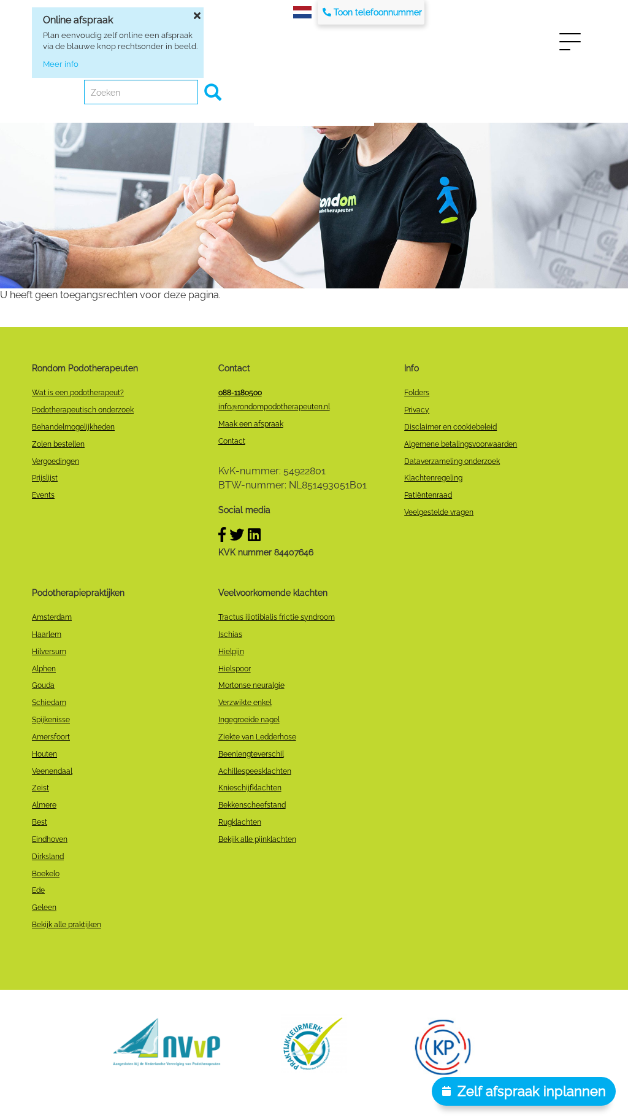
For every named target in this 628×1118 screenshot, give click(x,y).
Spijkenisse (51, 719)
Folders (416, 392)
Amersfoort (51, 737)
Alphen (44, 669)
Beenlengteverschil (251, 754)
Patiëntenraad (428, 495)
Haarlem (46, 634)
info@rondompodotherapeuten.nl (274, 407)
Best (39, 822)
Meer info (60, 64)
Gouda (43, 685)
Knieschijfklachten (249, 788)
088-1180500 (240, 392)
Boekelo (45, 873)
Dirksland (48, 856)
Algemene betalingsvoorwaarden (460, 444)
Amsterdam (52, 617)
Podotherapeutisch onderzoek (83, 410)
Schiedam (49, 702)
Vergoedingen (55, 461)
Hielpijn (231, 651)
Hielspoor (234, 669)
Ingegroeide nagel (249, 719)
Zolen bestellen (58, 444)
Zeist (40, 788)
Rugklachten (239, 822)
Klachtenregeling (433, 478)
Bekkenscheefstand (252, 805)
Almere (44, 805)
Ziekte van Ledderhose (257, 737)
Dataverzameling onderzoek (452, 461)
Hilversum (49, 651)
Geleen (44, 907)
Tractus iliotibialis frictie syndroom (276, 617)
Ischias (230, 634)
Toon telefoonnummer (378, 12)
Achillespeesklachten (254, 771)
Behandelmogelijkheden (73, 427)
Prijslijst (45, 478)
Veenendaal (52, 771)
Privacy (416, 410)
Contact (231, 441)
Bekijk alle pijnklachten (257, 839)
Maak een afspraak (250, 424)
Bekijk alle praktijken (66, 924)
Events (43, 495)
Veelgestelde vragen (438, 512)
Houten (44, 754)
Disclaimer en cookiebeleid (450, 427)
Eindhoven (49, 839)
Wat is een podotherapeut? (78, 392)
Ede (38, 890)
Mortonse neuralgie (251, 685)
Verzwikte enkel (245, 702)
